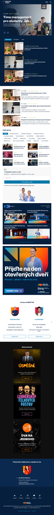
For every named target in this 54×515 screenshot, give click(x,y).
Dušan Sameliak (15, 319)
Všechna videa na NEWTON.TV (26, 242)
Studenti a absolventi (40, 136)
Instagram (28, 498)
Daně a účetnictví (45, 140)
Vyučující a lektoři (7, 138)
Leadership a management (26, 133)
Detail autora (15, 336)
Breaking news (23, 138)
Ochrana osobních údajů (24, 511)
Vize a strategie (32, 138)
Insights (5, 133)
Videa (23, 39)
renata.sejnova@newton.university (27, 483)
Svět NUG (15, 138)
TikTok (39, 498)
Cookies (34, 511)
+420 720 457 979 (23, 482)
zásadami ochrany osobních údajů (26, 185)
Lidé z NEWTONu (30, 136)
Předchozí (4, 32)
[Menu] (47, 2)
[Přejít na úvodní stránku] (7, 2)
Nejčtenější (16, 39)
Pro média (29, 140)
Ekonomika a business (14, 133)
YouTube (34, 498)
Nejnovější (8, 39)
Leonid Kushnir (39, 319)
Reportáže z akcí (7, 140)
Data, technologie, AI (20, 136)
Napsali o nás (36, 140)
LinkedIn (15, 498)
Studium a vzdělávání (42, 138)
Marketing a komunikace (38, 133)
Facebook (21, 498)
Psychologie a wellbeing (8, 136)
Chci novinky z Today (27, 182)
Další (8, 32)
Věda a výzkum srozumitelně (18, 140)
